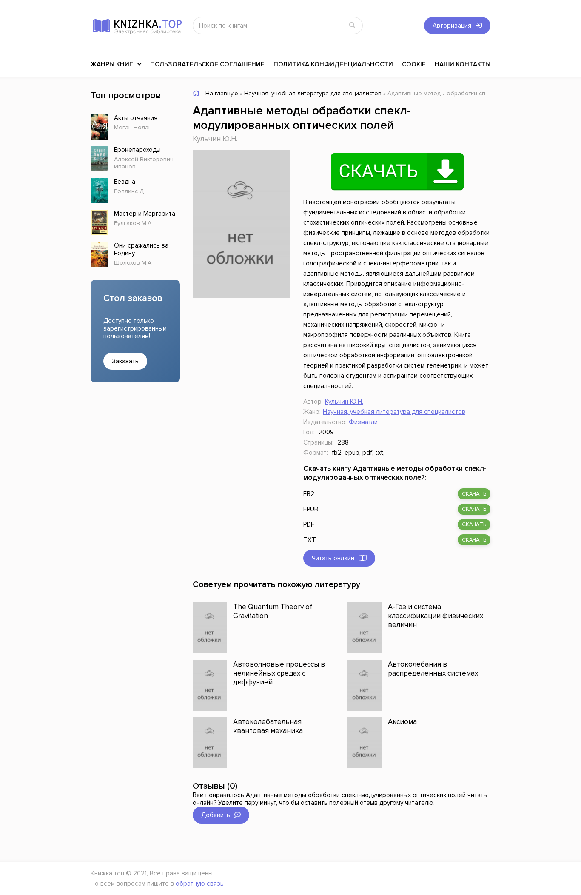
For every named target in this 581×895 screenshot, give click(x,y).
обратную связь (200, 883)
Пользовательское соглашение (207, 64)
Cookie (414, 64)
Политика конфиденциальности (333, 64)
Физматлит (365, 422)
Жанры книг (112, 64)
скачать (474, 493)
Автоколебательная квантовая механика (268, 726)
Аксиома (402, 721)
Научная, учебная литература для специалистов (394, 412)
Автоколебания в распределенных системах (433, 669)
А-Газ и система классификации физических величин (435, 615)
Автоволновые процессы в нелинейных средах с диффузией (279, 673)
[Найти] (352, 25)
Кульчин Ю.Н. (215, 138)
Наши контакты (462, 64)
